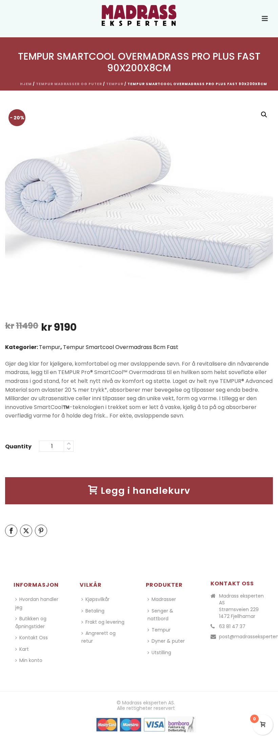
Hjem (26, 83)
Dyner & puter (168, 641)
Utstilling (161, 652)
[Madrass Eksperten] (139, 15)
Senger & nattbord (160, 614)
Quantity (18, 446)
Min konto (30, 660)
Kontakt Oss (33, 637)
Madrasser (164, 599)
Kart (24, 649)
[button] (264, 115)
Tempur (114, 83)
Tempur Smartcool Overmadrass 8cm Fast (120, 347)
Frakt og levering (104, 622)
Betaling (94, 610)
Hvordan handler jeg (36, 603)
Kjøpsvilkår (97, 599)
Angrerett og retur (98, 637)
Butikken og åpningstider (30, 622)
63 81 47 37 (232, 626)
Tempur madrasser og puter (69, 83)
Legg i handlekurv (145, 490)
